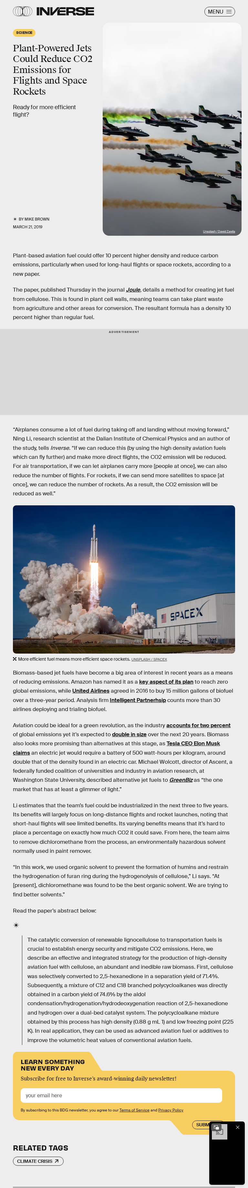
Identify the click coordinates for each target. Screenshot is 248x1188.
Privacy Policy (170, 1110)
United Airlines (90, 690)
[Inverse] (65, 11)
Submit (204, 1125)
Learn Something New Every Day (53, 1064)
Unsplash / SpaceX (149, 659)
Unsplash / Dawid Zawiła (219, 231)
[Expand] (216, 1127)
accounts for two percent (198, 725)
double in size (129, 734)
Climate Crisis (34, 1161)
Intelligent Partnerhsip (138, 700)
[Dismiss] (237, 1127)
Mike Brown (37, 219)
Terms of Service (134, 1110)
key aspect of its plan (166, 681)
